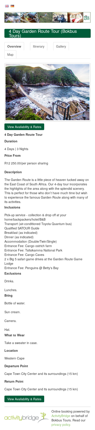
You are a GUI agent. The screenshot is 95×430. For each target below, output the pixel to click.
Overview (14, 46)
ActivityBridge (60, 415)
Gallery (61, 46)
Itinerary (38, 46)
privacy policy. (61, 424)
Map (10, 54)
